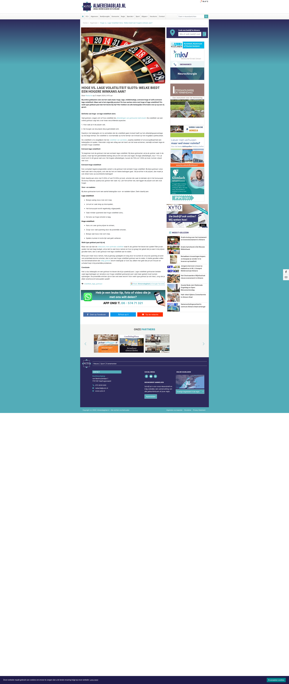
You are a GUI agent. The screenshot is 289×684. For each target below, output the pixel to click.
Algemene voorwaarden (174, 410)
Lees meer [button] (94, 680)
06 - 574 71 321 (132, 303)
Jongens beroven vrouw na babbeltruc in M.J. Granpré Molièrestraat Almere (191, 268)
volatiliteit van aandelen (118, 140)
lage (93, 284)
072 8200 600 (100, 385)
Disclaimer (187, 410)
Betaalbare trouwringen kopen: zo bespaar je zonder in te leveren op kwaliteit (193, 258)
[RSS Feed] (155, 376)
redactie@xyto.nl (101, 388)
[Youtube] (151, 376)
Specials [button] (130, 16)
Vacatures (153, 16)
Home (85, 23)
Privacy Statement (199, 410)
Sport (138, 16)
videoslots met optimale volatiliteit (111, 247)
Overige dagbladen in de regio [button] (188, 392)
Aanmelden (150, 396)
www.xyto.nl (100, 391)
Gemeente (115, 16)
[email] (286, 277)
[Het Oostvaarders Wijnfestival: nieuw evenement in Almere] (173, 278)
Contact (162, 16)
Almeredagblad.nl (109, 6)
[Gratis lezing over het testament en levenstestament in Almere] (173, 240)
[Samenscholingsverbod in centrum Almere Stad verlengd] (173, 307)
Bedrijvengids (105, 16)
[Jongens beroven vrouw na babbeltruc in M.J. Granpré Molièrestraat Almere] (173, 269)
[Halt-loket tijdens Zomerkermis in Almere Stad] (173, 297)
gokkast (99, 284)
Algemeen (94, 16)
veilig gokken (105, 261)
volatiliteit (87, 284)
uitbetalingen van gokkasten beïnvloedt (131, 118)
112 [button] (87, 16)
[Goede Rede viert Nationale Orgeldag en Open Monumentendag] (173, 288)
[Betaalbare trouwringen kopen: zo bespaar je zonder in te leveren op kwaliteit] (173, 259)
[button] (83, 344)
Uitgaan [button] (144, 16)
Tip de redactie (151, 314)
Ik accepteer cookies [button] (276, 680)
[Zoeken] (206, 16)
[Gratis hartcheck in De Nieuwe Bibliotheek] (173, 250)
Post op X (124, 314)
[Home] (82, 16)
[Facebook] (146, 376)
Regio (123, 16)
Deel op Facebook (98, 314)
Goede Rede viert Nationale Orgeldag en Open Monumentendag (192, 287)
